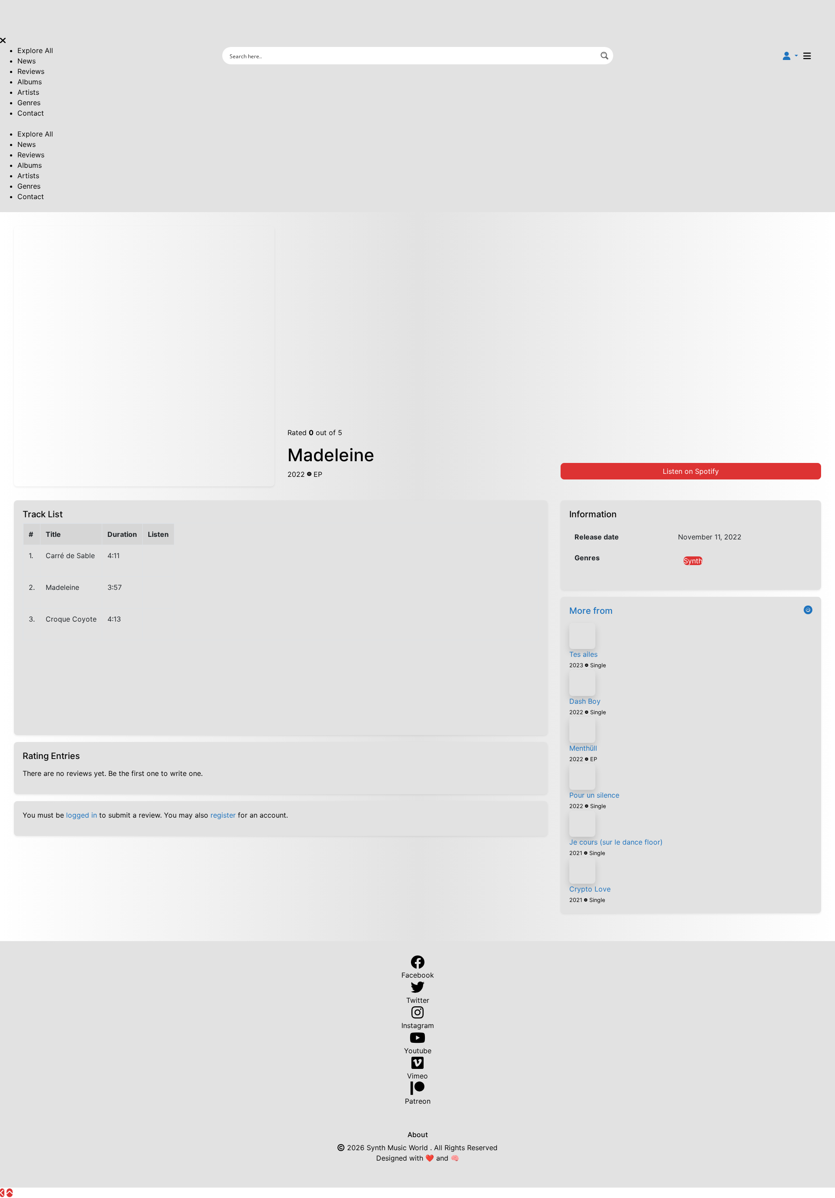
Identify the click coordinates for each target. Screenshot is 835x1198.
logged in (81, 815)
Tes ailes (583, 654)
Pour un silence (594, 795)
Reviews (30, 71)
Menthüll (583, 748)
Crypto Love (590, 889)
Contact (30, 113)
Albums (29, 81)
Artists (28, 92)
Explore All (35, 50)
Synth (693, 560)
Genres (28, 102)
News (26, 61)
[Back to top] (10, 1192)
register (223, 815)
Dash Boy (585, 701)
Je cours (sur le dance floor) (616, 842)
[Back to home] (2, 1192)
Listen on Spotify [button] (691, 471)
